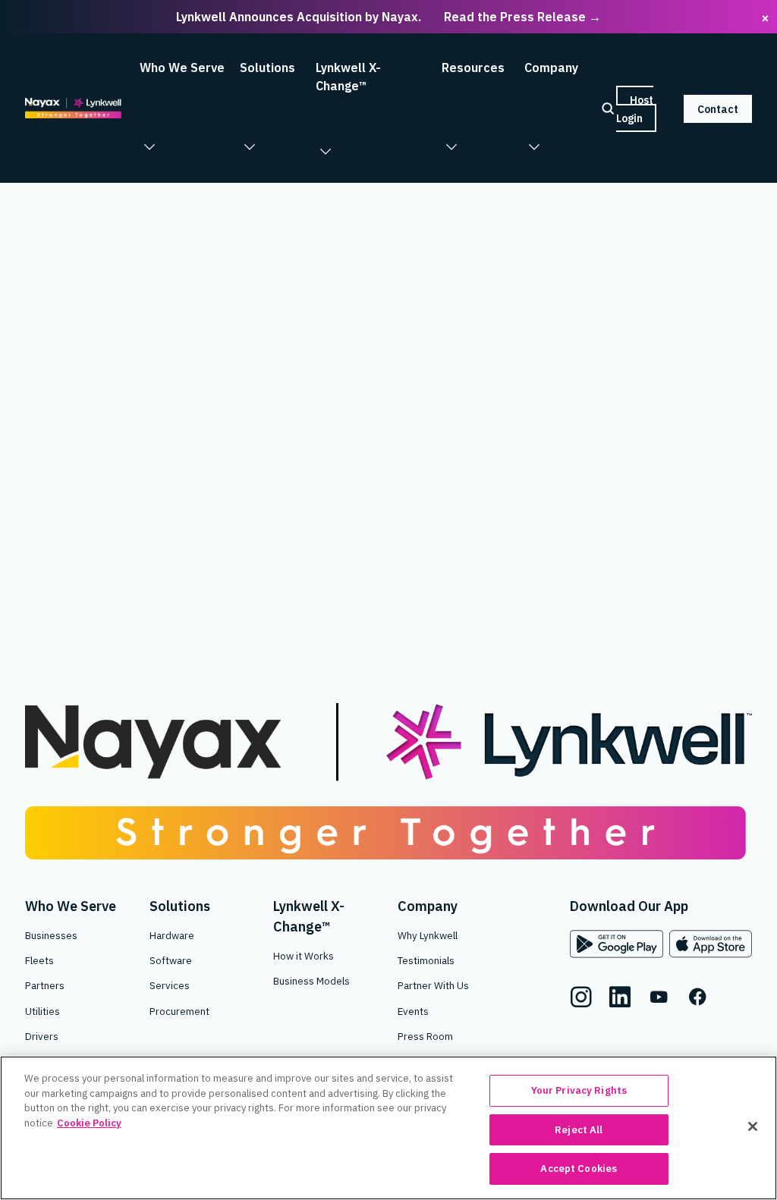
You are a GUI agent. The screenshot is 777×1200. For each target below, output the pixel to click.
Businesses (51, 935)
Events (413, 1011)
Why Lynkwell (428, 935)
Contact (717, 108)
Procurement (179, 1011)
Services (169, 985)
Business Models (311, 981)
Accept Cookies (578, 1168)
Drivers (41, 1036)
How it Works (303, 956)
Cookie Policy (89, 1123)
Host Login (634, 108)
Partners (44, 985)
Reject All (578, 1129)
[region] (388, 1128)
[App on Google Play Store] (616, 944)
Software (170, 960)
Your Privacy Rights (579, 1090)
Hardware (171, 935)
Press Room (425, 1036)
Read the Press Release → (522, 16)
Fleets (39, 960)
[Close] (752, 1126)
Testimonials (426, 960)
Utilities (42, 1011)
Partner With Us (433, 985)
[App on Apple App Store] (710, 944)
